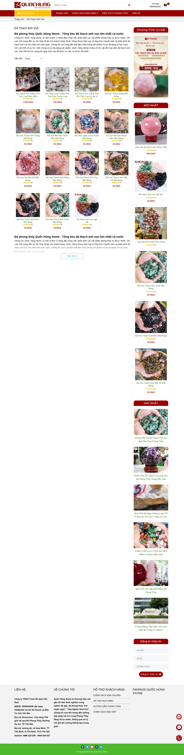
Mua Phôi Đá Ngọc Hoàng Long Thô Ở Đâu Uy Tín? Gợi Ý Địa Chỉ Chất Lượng (151, 515)
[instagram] (96, 747)
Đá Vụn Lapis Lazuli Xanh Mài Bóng (87, 137)
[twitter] (87, 747)
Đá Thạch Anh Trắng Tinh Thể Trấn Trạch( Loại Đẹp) (57, 95)
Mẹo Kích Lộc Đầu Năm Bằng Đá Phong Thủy (150, 590)
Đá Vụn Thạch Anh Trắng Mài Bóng (28, 137)
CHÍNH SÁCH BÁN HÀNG (84, 13)
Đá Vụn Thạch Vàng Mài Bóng (116, 95)
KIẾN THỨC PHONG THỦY (115, 13)
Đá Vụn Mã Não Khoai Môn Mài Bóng (116, 137)
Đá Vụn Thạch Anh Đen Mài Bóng (28, 220)
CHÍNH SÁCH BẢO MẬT (104, 712)
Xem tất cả (72, 256)
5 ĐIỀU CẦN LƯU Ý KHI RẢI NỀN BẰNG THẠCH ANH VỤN (151, 553)
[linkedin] (101, 747)
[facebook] (82, 747)
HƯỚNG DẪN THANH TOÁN (107, 706)
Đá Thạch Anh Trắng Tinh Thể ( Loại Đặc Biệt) (28, 95)
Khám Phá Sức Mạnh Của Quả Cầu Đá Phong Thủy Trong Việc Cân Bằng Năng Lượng (150, 477)
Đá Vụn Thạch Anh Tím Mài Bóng (87, 178)
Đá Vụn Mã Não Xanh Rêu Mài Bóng (57, 137)
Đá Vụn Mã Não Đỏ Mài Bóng (28, 178)
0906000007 (155, 6)
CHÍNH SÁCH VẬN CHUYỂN (107, 695)
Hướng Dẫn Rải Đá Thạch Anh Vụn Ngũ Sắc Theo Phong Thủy (151, 440)
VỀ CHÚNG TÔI (64, 689)
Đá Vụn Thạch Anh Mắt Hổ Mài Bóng (116, 178)
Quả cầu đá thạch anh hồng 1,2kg (151, 147)
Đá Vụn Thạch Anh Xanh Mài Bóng (57, 220)
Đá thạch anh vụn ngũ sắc (87, 220)
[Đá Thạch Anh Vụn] (32, 5)
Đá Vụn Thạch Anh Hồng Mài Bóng (57, 178)
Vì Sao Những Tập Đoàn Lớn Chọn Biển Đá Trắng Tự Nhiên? (151, 628)
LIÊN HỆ (136, 13)
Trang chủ (19, 19)
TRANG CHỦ (62, 13)
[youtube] (92, 747)
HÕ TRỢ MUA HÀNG (103, 701)
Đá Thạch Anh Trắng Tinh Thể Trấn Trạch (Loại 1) (87, 95)
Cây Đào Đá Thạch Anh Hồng (151, 242)
